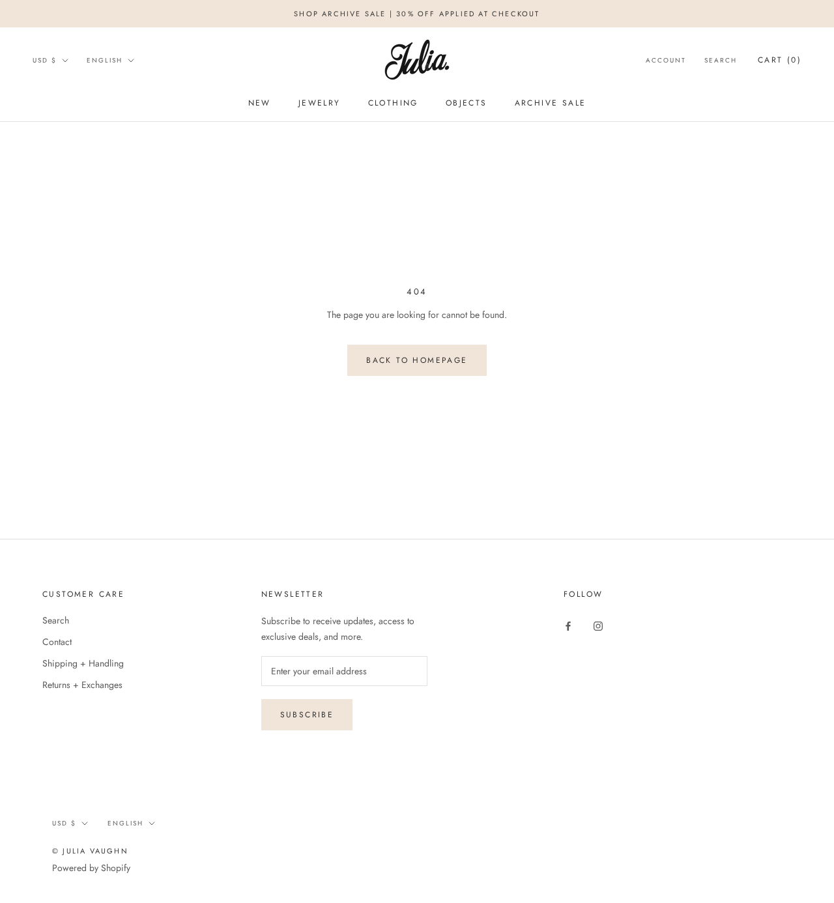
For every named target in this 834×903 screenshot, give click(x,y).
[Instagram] (598, 625)
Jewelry (319, 103)
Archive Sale (550, 103)
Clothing (393, 103)
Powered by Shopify (91, 867)
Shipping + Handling (83, 663)
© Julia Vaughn (90, 851)
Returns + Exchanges (82, 684)
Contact (57, 641)
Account (666, 60)
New (259, 103)
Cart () (779, 60)
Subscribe (307, 715)
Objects (466, 103)
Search (720, 60)
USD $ (45, 60)
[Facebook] (568, 625)
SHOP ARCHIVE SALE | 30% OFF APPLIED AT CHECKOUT (416, 13)
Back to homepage (416, 360)
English (104, 60)
